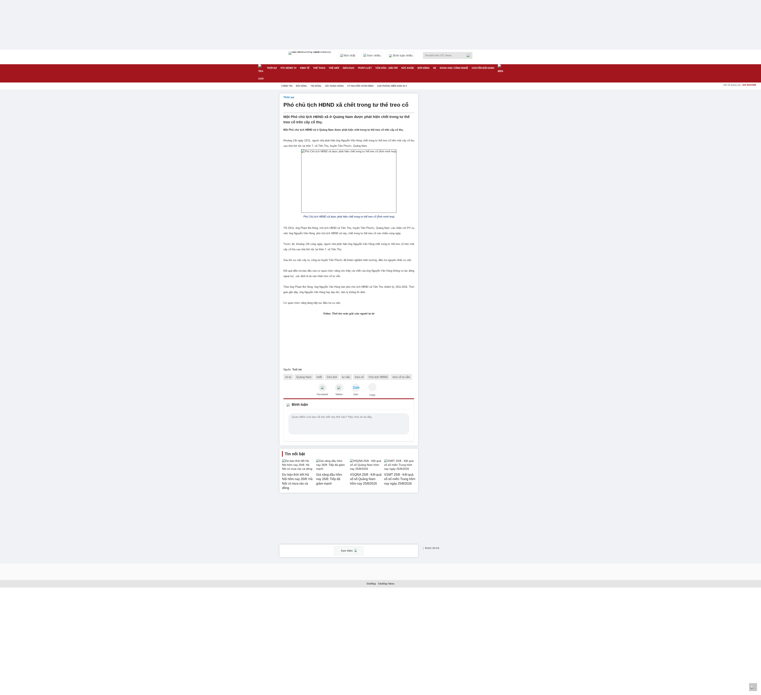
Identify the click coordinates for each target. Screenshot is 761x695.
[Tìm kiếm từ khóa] (469, 55)
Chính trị (286, 86)
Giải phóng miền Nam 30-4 (392, 86)
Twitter (339, 394)
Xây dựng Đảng (334, 86)
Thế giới (334, 68)
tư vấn (346, 377)
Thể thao (319, 68)
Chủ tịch (332, 377)
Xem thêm (347, 550)
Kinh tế (305, 68)
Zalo (355, 394)
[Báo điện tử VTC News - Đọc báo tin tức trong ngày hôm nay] (310, 57)
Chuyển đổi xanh (483, 68)
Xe (434, 68)
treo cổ (359, 377)
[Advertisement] (452, 152)
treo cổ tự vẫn (401, 377)
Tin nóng (316, 86)
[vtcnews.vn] (322, 387)
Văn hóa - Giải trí (386, 68)
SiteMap (371, 583)
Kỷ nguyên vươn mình (360, 86)
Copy (372, 395)
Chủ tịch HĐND (378, 377)
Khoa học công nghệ (454, 68)
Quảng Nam (304, 377)
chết (319, 377)
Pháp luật (365, 68)
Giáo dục (349, 68)
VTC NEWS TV (288, 68)
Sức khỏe (407, 68)
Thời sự (272, 68)
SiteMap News (386, 583)
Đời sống (423, 68)
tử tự (288, 377)
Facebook (322, 394)
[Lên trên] (753, 687)
